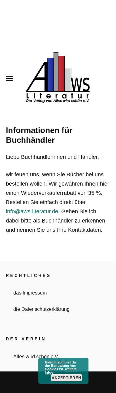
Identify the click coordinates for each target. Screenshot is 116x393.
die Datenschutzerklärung (41, 309)
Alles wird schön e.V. (36, 356)
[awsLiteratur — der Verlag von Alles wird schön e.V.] (58, 78)
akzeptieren (66, 377)
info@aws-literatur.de (32, 211)
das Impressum (30, 292)
